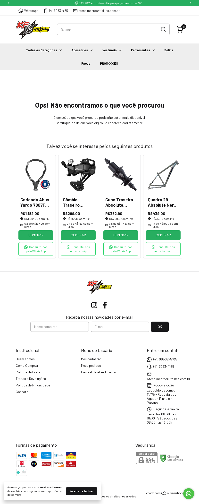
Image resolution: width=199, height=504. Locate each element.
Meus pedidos (91, 365)
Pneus (85, 63)
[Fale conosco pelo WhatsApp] (188, 493)
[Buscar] (163, 29)
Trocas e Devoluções (31, 378)
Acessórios (79, 50)
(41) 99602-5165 (165, 359)
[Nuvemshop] (164, 494)
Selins (168, 50)
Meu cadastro (91, 359)
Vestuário (109, 50)
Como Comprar (27, 365)
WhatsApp (31, 11)
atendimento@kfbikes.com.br (99, 11)
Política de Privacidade (33, 385)
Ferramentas (140, 50)
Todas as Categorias (41, 50)
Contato (22, 392)
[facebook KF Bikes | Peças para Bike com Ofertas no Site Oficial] (105, 305)
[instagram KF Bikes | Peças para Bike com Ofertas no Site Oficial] (94, 305)
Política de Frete (28, 372)
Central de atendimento (98, 372)
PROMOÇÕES (109, 63)
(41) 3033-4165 (58, 11)
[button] (35, 249)
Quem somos (25, 359)
